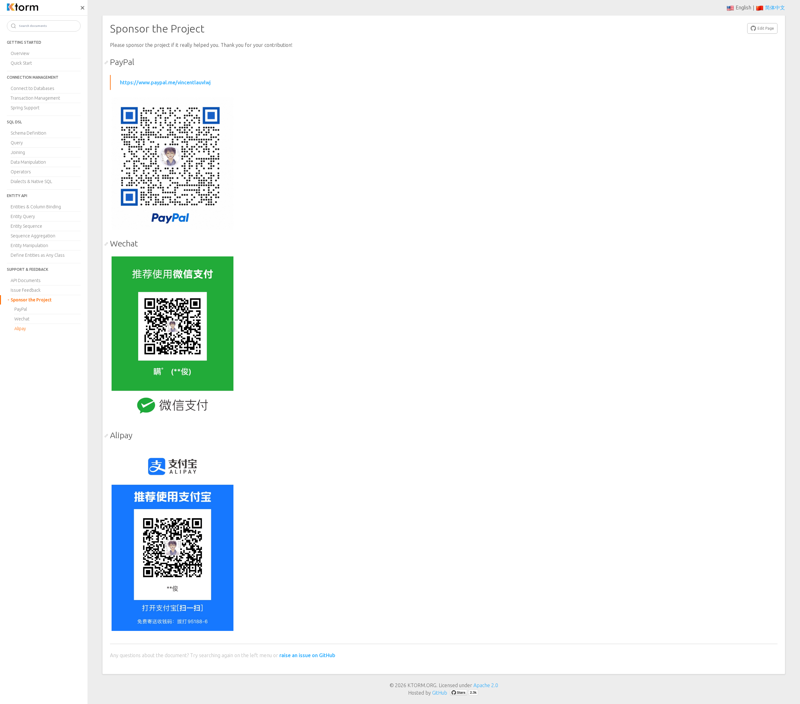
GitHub (439, 693)
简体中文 (775, 7)
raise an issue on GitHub (307, 655)
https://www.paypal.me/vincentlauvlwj (165, 82)
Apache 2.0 (485, 685)
